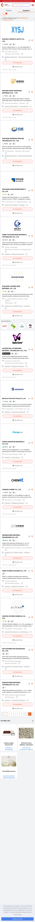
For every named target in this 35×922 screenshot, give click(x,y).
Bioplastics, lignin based (11, 663)
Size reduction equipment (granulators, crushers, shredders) (16, 299)
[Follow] (32, 40)
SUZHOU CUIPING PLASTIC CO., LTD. (13, 40)
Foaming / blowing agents (11, 247)
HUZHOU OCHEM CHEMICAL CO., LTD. (14, 617)
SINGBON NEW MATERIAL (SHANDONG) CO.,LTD (11, 536)
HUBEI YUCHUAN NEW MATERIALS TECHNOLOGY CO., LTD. (14, 236)
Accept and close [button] (17, 919)
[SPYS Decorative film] (22, 326)
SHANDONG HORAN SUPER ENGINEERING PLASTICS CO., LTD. (9, 777)
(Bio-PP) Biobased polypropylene (13, 661)
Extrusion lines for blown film (12, 361)
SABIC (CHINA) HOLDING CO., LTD (14, 571)
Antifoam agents (9, 303)
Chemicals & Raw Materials (25, 57)
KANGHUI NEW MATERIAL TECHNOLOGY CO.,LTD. (11, 684)
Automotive (7, 254)
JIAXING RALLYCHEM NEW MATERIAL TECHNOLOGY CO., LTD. (14, 349)
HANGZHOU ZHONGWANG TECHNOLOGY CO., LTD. (9, 749)
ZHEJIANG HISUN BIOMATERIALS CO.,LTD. (14, 190)
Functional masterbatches (11, 581)
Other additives (8, 628)
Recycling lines (8, 500)
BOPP (20, 454)
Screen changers (17, 500)
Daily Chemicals (16, 457)
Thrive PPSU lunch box (8, 771)
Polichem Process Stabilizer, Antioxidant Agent (26, 744)
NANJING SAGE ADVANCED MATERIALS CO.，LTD (12, 92)
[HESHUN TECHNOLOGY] (30, 326)
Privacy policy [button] (17, 914)
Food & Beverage (23, 106)
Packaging (21, 205)
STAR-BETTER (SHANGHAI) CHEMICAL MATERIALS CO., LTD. (26, 749)
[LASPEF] (4, 326)
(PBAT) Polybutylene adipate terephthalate (15, 695)
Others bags (22, 103)
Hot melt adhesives (9, 409)
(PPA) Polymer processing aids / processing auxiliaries (18, 249)
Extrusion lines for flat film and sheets (14, 363)
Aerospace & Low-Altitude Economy (14, 306)
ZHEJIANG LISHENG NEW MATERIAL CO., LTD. (11, 287)
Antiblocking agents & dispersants (13, 547)
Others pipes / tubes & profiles (12, 54)
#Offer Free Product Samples (9, 69)
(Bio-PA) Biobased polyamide (12, 583)
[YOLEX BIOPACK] (13, 326)
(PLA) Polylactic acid (10, 202)
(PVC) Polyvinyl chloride (11, 51)
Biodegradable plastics (22, 202)
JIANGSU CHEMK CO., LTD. (11, 489)
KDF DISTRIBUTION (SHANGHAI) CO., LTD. (13, 650)
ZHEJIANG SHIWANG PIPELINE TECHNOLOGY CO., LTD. (13, 140)
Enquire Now (18, 62)
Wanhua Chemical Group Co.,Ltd (14, 398)
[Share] (29, 40)
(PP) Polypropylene (9, 697)
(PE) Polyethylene (9, 151)
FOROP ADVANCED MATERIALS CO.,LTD (13, 443)
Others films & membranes (11, 103)
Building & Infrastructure (11, 57)
